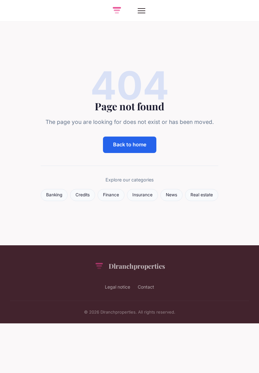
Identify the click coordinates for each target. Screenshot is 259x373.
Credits (82, 194)
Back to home (129, 144)
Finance (111, 194)
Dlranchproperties (137, 265)
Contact (146, 287)
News (171, 194)
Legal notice (117, 287)
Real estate (201, 194)
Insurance (142, 194)
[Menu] (141, 11)
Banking (54, 194)
